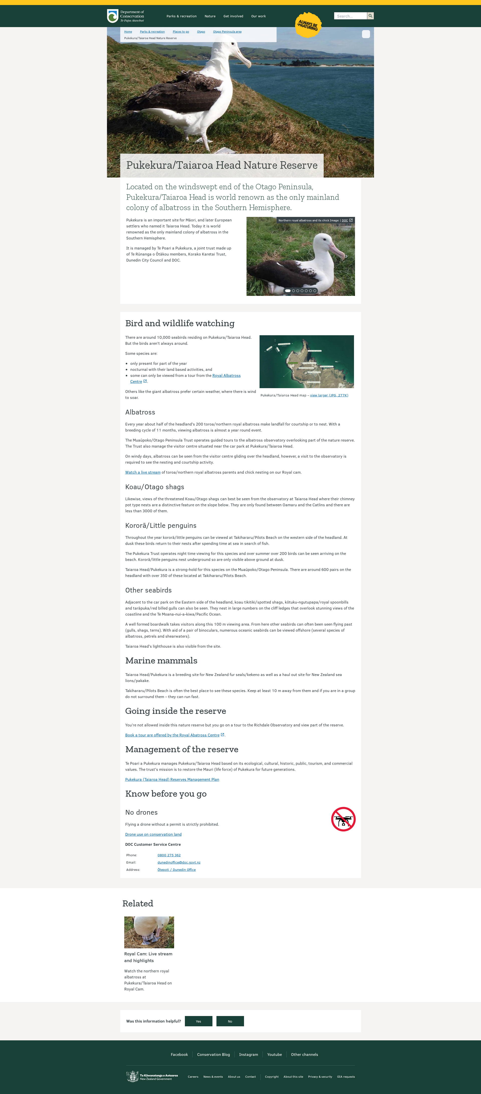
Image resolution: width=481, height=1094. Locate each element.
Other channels (304, 1054)
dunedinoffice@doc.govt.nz (179, 862)
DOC (345, 220)
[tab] (287, 291)
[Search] (370, 16)
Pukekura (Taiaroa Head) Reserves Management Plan (172, 779)
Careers (193, 1076)
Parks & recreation (182, 16)
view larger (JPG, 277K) (329, 395)
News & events (213, 1076)
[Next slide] (346, 256)
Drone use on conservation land (153, 834)
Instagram (248, 1054)
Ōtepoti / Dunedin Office (177, 869)
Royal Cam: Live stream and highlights (148, 957)
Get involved (233, 16)
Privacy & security (320, 1076)
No (230, 1021)
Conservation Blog (213, 1054)
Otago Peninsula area (227, 31)
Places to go (181, 31)
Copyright (272, 1076)
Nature (210, 16)
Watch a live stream (143, 472)
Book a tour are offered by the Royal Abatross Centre (172, 734)
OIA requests (346, 1076)
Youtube (274, 1054)
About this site (293, 1076)
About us (234, 1076)
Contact (250, 1076)
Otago (201, 31)
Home (128, 31)
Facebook (179, 1054)
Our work (258, 16)
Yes (198, 1021)
